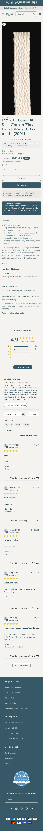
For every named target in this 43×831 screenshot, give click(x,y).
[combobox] (26, 14)
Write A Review (23, 367)
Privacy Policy (10, 698)
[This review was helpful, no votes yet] (32, 478)
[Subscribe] (35, 800)
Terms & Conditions (12, 693)
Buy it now (21, 185)
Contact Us (9, 758)
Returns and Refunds (13, 687)
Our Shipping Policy (10, 213)
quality (17, 425)
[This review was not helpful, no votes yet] (37, 478)
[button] (2, 14)
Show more (9, 430)
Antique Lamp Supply (23, 827)
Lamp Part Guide (11, 728)
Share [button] (6, 263)
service (26, 425)
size (6, 425)
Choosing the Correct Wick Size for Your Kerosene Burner (21, 278)
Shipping (4, 161)
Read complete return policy (13, 313)
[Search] (34, 14)
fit (11, 425)
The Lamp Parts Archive (14, 738)
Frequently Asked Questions (16, 708)
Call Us (7, 763)
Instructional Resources (14, 723)
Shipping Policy (11, 703)
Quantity (5, 165)
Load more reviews (21, 665)
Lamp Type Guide (11, 733)
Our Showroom (10, 753)
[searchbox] (12, 414)
